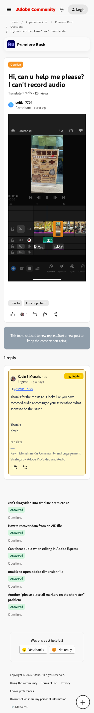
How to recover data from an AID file (35, 526)
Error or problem (36, 303)
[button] (9, 11)
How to (15, 303)
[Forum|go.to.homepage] (36, 9)
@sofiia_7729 (23, 389)
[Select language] (62, 9)
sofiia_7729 (24, 102)
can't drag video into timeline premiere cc (38, 503)
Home (14, 22)
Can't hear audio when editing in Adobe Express (43, 548)
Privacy (65, 683)
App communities (36, 22)
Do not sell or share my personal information (38, 699)
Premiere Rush (64, 22)
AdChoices (21, 707)
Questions (17, 26)
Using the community (23, 683)
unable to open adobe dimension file (35, 571)
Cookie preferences (22, 691)
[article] (47, 422)
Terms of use (49, 683)
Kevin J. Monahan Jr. (32, 376)
